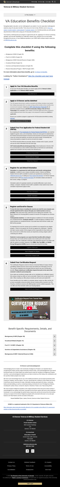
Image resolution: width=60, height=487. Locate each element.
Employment (29, 469)
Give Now (48, 469)
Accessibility (48, 466)
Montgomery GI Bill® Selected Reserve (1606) (19, 354)
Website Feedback (29, 462)
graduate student (30, 30)
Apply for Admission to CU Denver (20, 121)
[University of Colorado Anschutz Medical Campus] (15, 2)
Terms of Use (30, 466)
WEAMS (12, 118)
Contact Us (11, 462)
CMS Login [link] (30, 483)
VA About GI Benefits (41, 72)
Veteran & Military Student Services (19, 7)
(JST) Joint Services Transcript (38, 107)
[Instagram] (32, 453)
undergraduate (20, 30)
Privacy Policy (11, 466)
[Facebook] (27, 453)
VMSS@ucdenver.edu (10, 40)
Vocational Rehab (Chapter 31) (14, 340)
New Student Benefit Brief (36, 175)
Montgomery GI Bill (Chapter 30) (15, 336)
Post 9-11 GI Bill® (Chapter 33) (14, 345)
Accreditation (11, 469)
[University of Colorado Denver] (8, 2)
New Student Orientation (27, 177)
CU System (48, 462)
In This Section (29, 15)
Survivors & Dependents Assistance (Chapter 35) (20, 349)
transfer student (12, 30)
